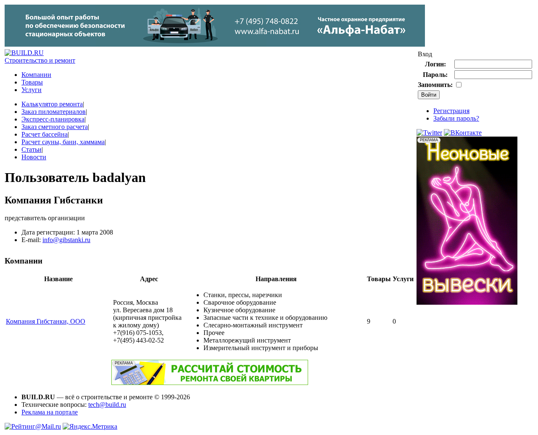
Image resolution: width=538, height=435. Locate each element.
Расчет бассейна (44, 134)
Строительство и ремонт (40, 60)
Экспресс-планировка (52, 119)
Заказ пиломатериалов (53, 111)
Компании (36, 74)
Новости (33, 157)
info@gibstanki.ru (66, 239)
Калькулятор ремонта (52, 104)
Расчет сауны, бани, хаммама (63, 141)
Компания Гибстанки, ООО (45, 321)
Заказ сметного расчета (54, 126)
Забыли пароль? (456, 118)
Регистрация (451, 110)
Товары (32, 82)
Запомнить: (435, 84)
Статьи (31, 149)
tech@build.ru (107, 404)
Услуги (31, 89)
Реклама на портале (49, 412)
